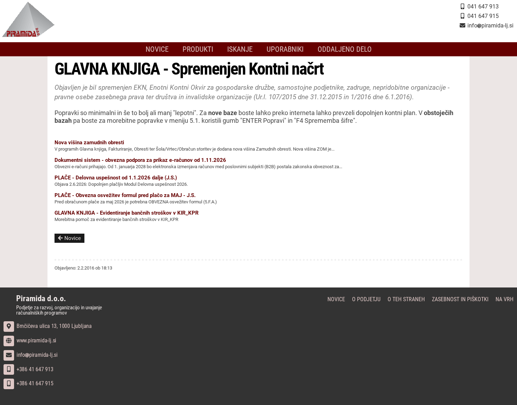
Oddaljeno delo (345, 49)
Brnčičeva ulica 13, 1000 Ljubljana (53, 326)
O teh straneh (406, 299)
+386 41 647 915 (34, 383)
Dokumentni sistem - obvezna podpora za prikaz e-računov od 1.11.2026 (140, 160)
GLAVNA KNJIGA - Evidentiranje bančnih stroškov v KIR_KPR (127, 213)
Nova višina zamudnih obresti (89, 142)
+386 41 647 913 (34, 369)
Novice (157, 49)
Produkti (198, 49)
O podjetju (366, 299)
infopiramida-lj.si (36, 355)
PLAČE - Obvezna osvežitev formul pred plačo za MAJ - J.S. (125, 195)
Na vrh (504, 299)
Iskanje (240, 49)
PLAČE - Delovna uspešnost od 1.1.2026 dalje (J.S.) (116, 178)
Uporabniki (285, 49)
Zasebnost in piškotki (460, 299)
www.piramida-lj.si (35, 340)
